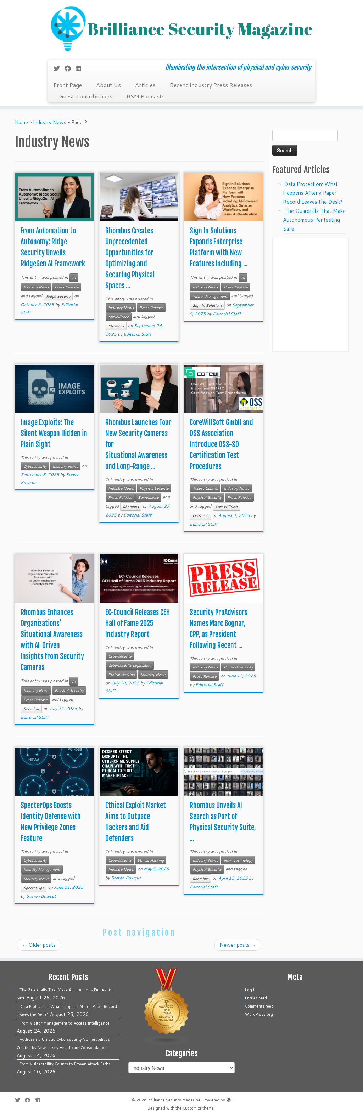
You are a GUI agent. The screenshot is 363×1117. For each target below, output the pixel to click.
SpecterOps (33, 887)
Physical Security (153, 488)
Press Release (67, 286)
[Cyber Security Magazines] (166, 1006)
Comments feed (259, 1006)
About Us (108, 85)
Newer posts (238, 944)
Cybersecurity (35, 466)
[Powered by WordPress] (228, 1098)
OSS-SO (200, 515)
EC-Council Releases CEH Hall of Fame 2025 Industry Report (137, 623)
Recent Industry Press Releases (211, 85)
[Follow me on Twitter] (59, 68)
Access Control (205, 488)
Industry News (49, 122)
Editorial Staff (137, 334)
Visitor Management (209, 296)
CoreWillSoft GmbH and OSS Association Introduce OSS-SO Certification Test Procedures (221, 444)
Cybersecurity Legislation (129, 665)
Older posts (39, 944)
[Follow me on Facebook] (70, 68)
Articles (145, 85)
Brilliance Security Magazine (173, 1100)
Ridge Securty (58, 296)
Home (21, 122)
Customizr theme (198, 1108)
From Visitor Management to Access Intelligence (64, 1023)
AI (74, 277)
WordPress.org (259, 1014)
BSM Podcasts (146, 96)
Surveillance (118, 316)
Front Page (68, 85)
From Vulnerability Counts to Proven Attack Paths (65, 1064)
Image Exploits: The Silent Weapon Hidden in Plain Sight (54, 433)
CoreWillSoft (226, 506)
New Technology (238, 860)
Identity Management (41, 869)
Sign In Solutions (207, 305)
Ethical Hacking (121, 674)
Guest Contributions (85, 96)
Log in (251, 990)
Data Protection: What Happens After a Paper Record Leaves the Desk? (312, 192)
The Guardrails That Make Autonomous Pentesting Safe (314, 219)
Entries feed (256, 998)
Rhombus (116, 325)
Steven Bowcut (41, 896)
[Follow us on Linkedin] (81, 68)
